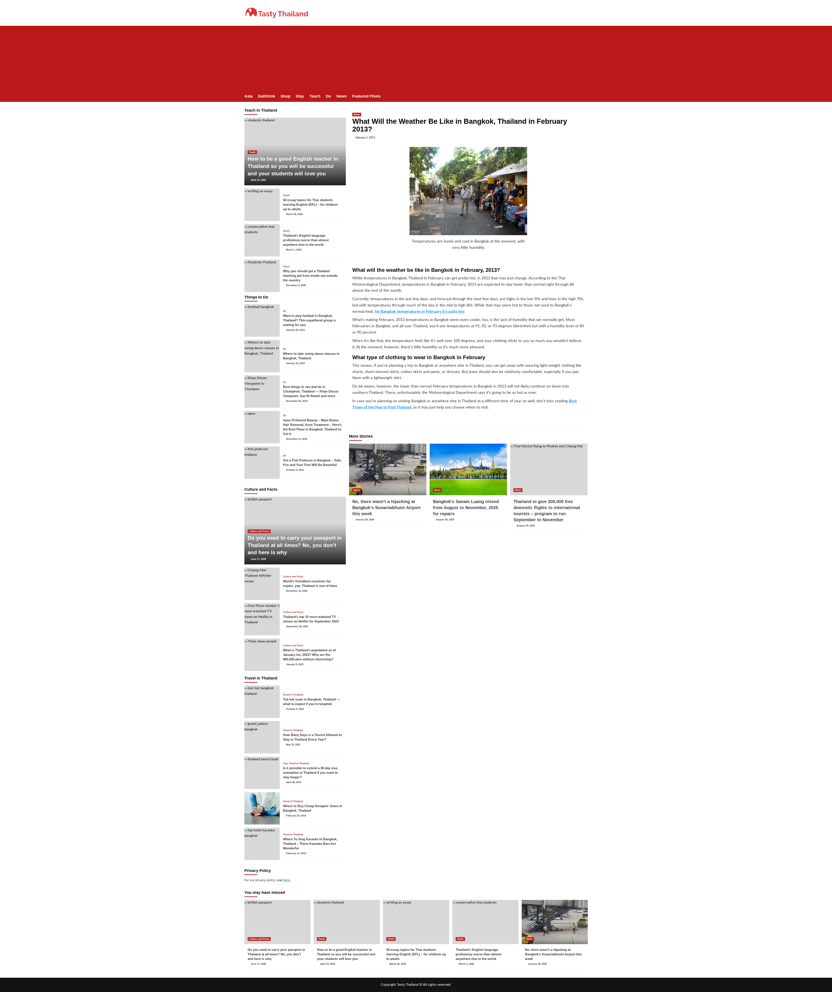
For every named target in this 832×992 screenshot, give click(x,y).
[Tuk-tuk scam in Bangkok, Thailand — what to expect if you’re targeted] (262, 702)
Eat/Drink (266, 96)
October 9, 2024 (295, 709)
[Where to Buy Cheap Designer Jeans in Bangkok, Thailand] (262, 808)
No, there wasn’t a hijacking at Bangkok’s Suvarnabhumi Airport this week (386, 507)
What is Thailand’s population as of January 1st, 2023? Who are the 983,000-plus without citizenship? (309, 654)
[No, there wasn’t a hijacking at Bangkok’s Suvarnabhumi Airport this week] (387, 469)
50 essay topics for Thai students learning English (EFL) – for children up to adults (310, 204)
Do (328, 96)
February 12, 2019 (296, 853)
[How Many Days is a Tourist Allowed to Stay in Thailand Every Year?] (262, 737)
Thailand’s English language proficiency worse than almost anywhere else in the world (306, 240)
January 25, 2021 (295, 330)
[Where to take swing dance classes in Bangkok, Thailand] (262, 356)
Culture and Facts (259, 531)
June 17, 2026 (258, 559)
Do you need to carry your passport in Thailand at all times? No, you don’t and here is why (295, 545)
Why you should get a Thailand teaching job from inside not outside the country (310, 275)
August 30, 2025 (445, 519)
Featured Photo (366, 96)
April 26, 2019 (293, 782)
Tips (285, 763)
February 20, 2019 (296, 815)
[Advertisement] (416, 58)
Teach (314, 96)
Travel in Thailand (293, 695)
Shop (285, 96)
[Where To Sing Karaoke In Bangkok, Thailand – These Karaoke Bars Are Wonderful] (262, 844)
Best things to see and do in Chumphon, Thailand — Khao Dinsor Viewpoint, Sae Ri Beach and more (311, 391)
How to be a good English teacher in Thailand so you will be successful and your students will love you (293, 166)
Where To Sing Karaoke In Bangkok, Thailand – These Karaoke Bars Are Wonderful (310, 843)
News (341, 96)
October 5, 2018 (295, 470)
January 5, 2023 (295, 664)
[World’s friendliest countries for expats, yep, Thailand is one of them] (262, 584)
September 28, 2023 (297, 626)
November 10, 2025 (296, 591)
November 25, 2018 (296, 401)
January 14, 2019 (295, 363)
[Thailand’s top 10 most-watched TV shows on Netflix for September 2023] (262, 619)
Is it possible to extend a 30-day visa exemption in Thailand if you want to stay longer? (310, 772)
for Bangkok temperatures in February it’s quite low (419, 312)
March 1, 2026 (293, 249)
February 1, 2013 (365, 137)
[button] (585, 96)
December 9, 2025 (296, 285)
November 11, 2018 (296, 439)
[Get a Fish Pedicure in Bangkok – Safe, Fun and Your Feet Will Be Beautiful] (262, 462)
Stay (300, 96)
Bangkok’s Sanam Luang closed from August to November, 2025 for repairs (466, 507)
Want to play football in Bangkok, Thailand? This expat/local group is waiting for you (309, 320)
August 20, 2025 (526, 525)
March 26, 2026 (294, 214)
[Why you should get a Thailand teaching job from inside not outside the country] (262, 276)
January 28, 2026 (364, 519)
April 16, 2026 (258, 180)
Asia (248, 96)
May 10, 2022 (293, 744)
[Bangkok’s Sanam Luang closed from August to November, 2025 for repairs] (468, 469)
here (286, 880)
